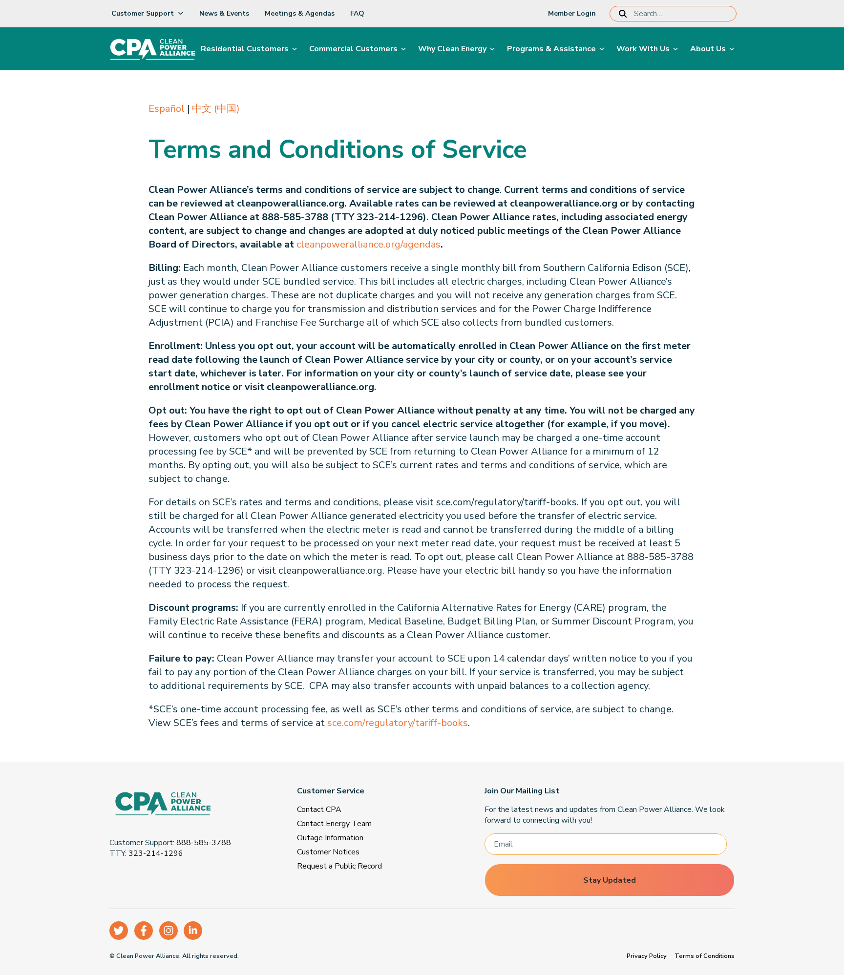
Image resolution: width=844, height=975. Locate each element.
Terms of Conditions (705, 956)
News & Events (224, 13)
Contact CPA (319, 809)
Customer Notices (328, 852)
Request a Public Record (339, 866)
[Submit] (624, 13)
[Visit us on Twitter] (118, 930)
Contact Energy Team (334, 823)
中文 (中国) (216, 108)
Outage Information (330, 837)
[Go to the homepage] (184, 805)
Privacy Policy (647, 956)
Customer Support (142, 13)
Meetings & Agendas (300, 13)
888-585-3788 (203, 842)
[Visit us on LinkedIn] (193, 930)
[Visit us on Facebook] (143, 930)
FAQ (357, 13)
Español (166, 108)
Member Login (572, 13)
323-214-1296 (155, 853)
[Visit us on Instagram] (168, 930)
